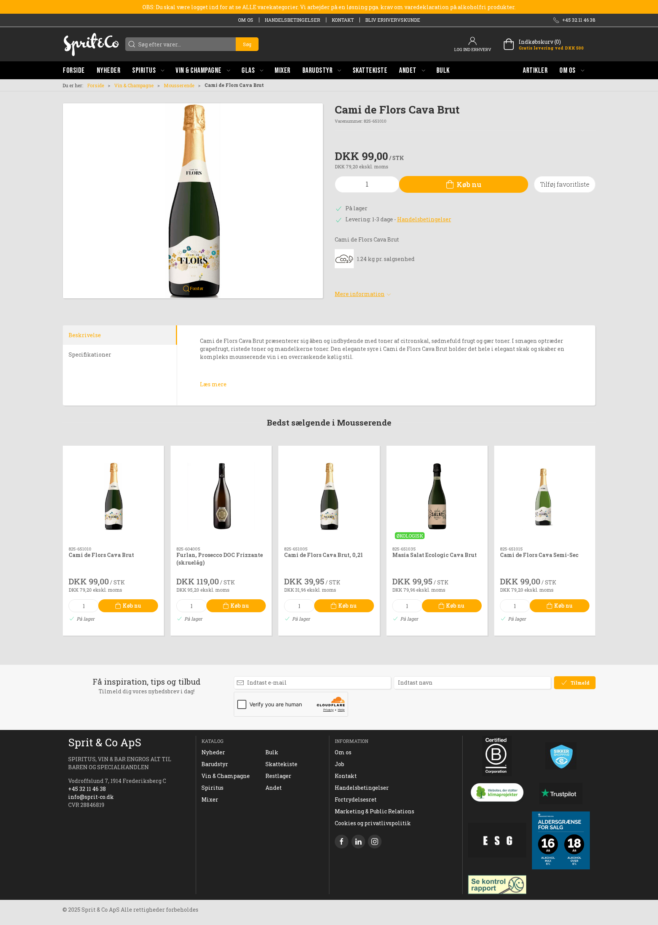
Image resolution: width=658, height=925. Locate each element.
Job (339, 764)
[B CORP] (497, 756)
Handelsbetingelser (292, 20)
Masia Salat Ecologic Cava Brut (434, 555)
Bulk (271, 752)
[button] (148, 70)
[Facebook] (341, 841)
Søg (247, 44)
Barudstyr (214, 764)
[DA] (91, 44)
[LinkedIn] (358, 841)
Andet (273, 787)
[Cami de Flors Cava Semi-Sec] (544, 496)
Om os (245, 20)
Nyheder (213, 752)
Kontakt (343, 20)
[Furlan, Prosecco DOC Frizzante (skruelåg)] (221, 496)
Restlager (278, 775)
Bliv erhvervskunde (392, 20)
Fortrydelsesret (356, 799)
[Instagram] (375, 841)
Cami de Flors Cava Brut (101, 555)
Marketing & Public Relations (374, 811)
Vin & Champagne (133, 85)
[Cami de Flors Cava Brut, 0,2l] (329, 496)
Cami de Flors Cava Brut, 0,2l (323, 555)
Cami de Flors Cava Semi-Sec (539, 555)
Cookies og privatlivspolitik (373, 823)
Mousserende (179, 85)
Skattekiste (281, 764)
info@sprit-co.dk (91, 796)
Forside (95, 85)
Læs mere (213, 384)
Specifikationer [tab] (90, 354)
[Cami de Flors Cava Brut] (113, 496)
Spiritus (212, 787)
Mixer (209, 799)
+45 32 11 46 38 (87, 788)
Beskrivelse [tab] (85, 335)
